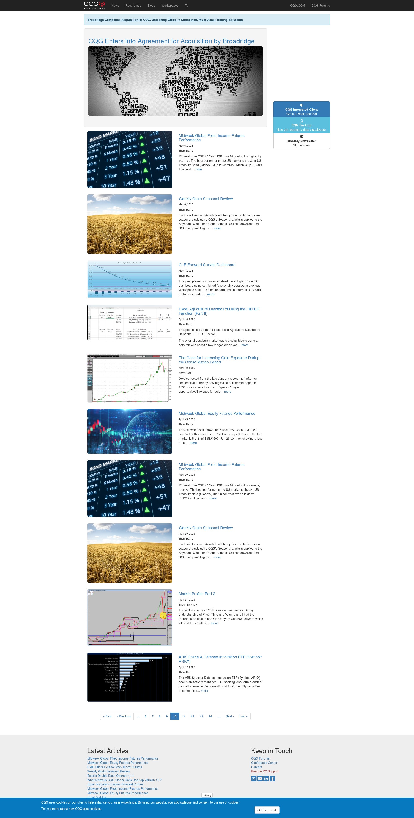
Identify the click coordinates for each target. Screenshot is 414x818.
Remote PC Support (265, 771)
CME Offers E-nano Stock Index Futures (114, 767)
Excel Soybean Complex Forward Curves (115, 784)
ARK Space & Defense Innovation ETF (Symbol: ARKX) (220, 659)
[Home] (96, 5)
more (198, 169)
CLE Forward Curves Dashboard (207, 264)
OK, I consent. (267, 810)
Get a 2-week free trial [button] (301, 111)
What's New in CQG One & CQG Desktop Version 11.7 (124, 780)
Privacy (207, 795)
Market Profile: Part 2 (197, 593)
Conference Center (264, 762)
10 (176, 717)
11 (185, 716)
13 (203, 716)
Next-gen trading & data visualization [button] (302, 127)
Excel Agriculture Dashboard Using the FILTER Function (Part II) (219, 311)
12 (194, 716)
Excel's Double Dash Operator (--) (110, 775)
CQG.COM (297, 5)
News (115, 5)
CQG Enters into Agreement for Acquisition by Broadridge (171, 40)
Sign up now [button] (301, 143)
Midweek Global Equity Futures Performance (217, 413)
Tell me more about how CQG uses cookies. (71, 808)
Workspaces (170, 5)
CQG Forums (321, 5)
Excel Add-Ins (96, 797)
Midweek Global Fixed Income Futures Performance (212, 137)
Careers (256, 767)
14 (212, 716)
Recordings (133, 5)
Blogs (151, 5)
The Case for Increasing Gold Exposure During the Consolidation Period (219, 360)
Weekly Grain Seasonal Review (206, 198)
